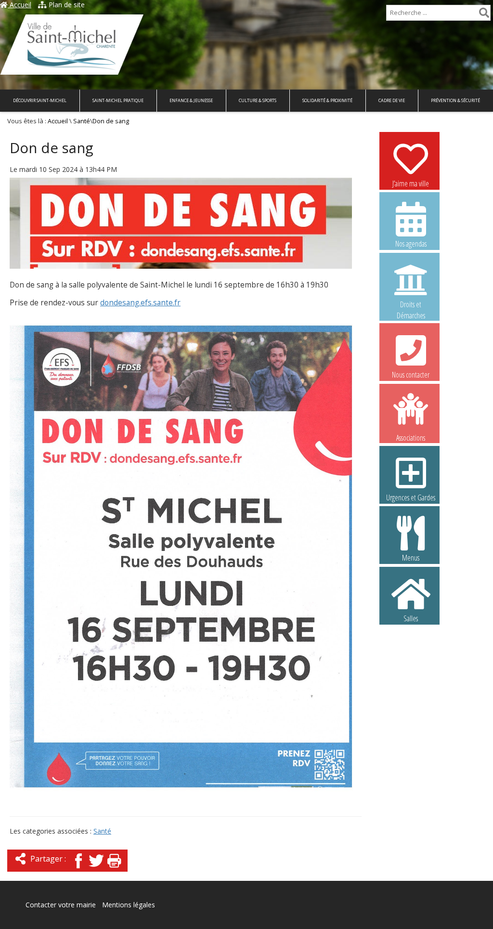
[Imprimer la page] (114, 869)
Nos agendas (411, 243)
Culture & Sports (257, 100)
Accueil (19, 4)
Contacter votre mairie (61, 904)
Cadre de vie (391, 100)
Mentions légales (128, 904)
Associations (410, 437)
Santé (81, 121)
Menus (410, 557)
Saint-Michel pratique (117, 100)
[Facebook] (78, 869)
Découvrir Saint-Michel (39, 100)
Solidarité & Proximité (327, 100)
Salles (410, 618)
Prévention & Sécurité (455, 100)
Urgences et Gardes (410, 497)
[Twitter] (96, 869)
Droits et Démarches (411, 305)
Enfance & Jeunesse (191, 100)
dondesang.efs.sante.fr (140, 303)
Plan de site (66, 4)
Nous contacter (410, 374)
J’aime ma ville (410, 183)
